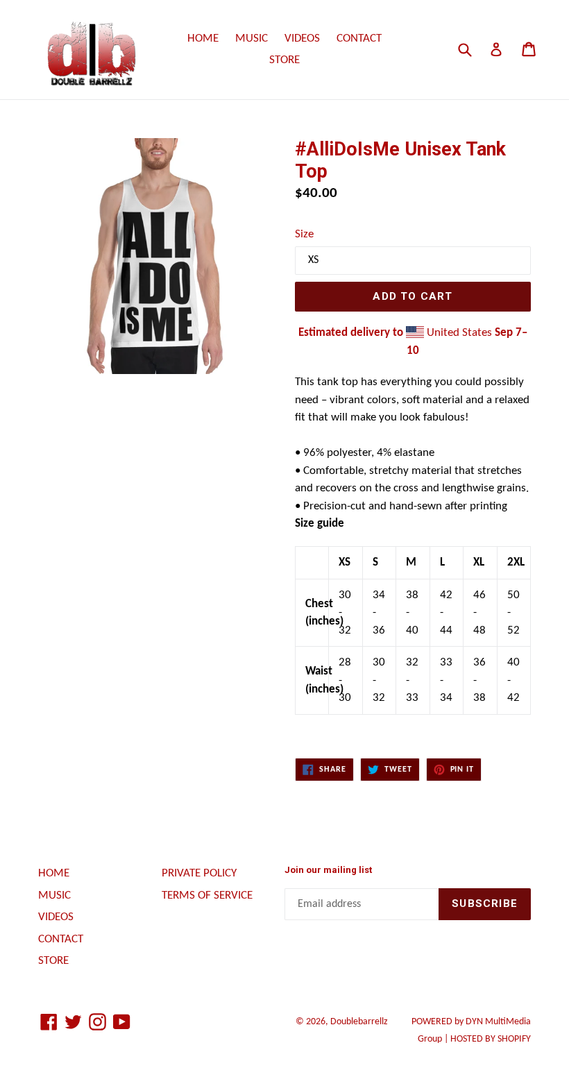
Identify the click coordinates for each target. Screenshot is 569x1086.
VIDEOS (302, 38)
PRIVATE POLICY (199, 873)
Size (304, 234)
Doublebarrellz (359, 1022)
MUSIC (251, 38)
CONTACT (359, 38)
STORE (284, 60)
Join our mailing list (328, 870)
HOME (203, 38)
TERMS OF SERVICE (207, 895)
